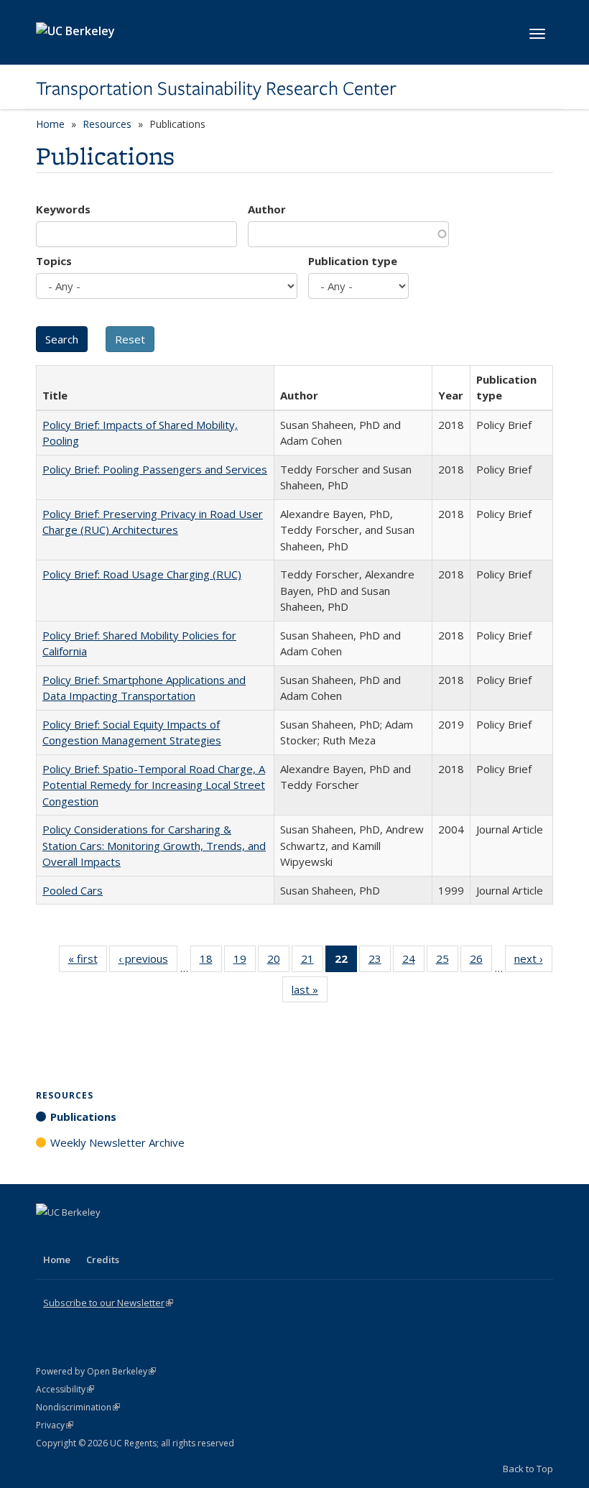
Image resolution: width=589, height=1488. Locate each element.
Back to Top (528, 1468)
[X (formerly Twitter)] (49, 1236)
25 (447, 961)
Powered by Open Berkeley (96, 1371)
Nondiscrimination (78, 1407)
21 (312, 961)
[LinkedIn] (77, 1236)
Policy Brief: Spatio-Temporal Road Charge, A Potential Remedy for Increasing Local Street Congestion (153, 785)
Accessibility (65, 1389)
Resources (107, 124)
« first (87, 961)
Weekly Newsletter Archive (117, 1142)
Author (267, 209)
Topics (54, 261)
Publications (83, 1116)
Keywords (63, 209)
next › (533, 961)
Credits (102, 1259)
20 (278, 961)
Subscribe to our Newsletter (108, 1302)
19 (244, 961)
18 (211, 961)
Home (50, 124)
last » (310, 992)
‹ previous (148, 961)
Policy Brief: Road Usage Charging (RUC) (141, 574)
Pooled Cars (72, 890)
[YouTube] (105, 1236)
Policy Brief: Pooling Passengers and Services (154, 469)
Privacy (54, 1425)
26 (481, 961)
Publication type (352, 261)
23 (379, 961)
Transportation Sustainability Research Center (216, 88)
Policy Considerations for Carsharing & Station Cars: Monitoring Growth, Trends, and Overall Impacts (154, 845)
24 (413, 961)
